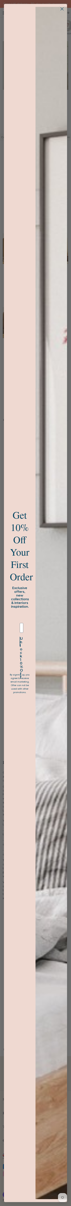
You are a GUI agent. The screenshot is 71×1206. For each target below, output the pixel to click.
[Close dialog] (62, 8)
